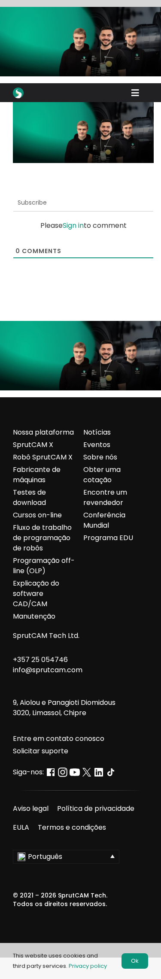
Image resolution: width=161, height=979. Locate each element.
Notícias (97, 432)
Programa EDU (108, 538)
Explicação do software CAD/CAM (36, 593)
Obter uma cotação (102, 475)
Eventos (96, 445)
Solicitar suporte (40, 751)
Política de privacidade (95, 808)
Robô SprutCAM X (43, 457)
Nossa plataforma (43, 432)
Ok (135, 961)
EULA (21, 827)
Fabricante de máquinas (37, 475)
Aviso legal (31, 808)
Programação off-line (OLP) (44, 566)
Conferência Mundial (104, 520)
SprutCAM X (33, 445)
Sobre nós (100, 457)
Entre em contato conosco (58, 738)
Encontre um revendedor (105, 497)
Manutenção (34, 616)
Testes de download (29, 497)
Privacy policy (88, 966)
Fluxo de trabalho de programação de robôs (42, 538)
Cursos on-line (37, 515)
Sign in (73, 225)
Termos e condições (72, 827)
